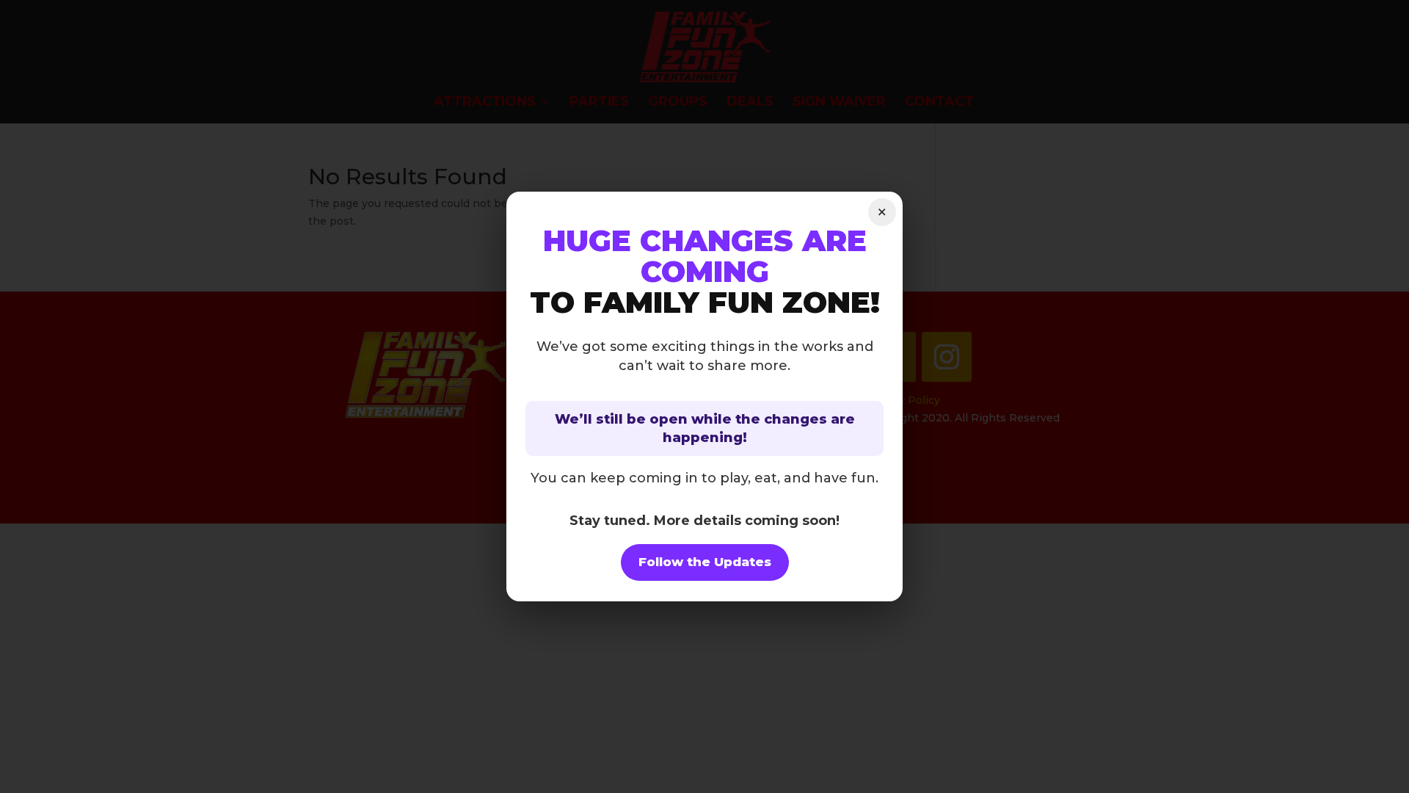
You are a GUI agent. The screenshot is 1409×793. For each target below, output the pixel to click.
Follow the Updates (704, 561)
